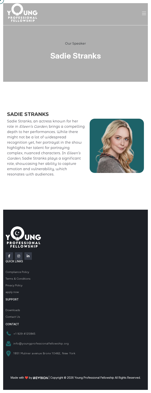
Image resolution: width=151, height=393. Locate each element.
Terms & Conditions (18, 278)
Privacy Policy (14, 285)
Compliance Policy (17, 272)
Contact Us (13, 317)
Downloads (13, 310)
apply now (12, 292)
